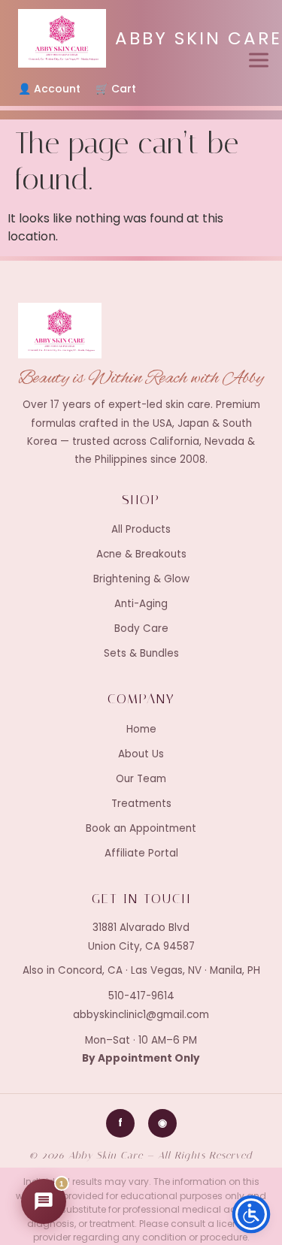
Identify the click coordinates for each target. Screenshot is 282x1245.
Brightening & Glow (141, 579)
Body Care (141, 628)
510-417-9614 (141, 996)
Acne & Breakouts (141, 554)
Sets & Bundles (141, 653)
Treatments (141, 803)
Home (141, 729)
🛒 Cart (116, 88)
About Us (141, 754)
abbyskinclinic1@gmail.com (141, 1015)
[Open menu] (258, 60)
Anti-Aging (141, 604)
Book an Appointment (141, 828)
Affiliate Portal (141, 853)
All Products (141, 529)
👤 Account (49, 88)
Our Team (141, 779)
